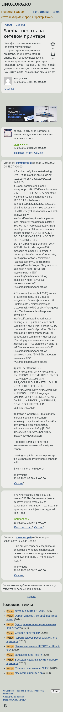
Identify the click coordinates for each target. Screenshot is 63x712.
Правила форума (24, 691)
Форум (16, 17)
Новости (7, 11)
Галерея (19, 11)
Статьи (6, 17)
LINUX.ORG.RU (16, 4)
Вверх (55, 691)
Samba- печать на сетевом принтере (25, 33)
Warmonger (20, 519)
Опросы (27, 17)
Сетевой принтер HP (27, 632)
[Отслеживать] (53, 54)
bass (16, 144)
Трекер (39, 17)
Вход (56, 11)
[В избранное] (53, 44)
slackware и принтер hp (29, 673)
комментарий (24, 163)
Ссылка (9, 88)
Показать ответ (23, 152)
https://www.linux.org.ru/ (14, 700)
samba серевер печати (28, 654)
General (20, 24)
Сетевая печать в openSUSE (32, 668)
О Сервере (8, 691)
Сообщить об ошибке (13, 697)
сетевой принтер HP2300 (30, 611)
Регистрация (41, 11)
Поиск (49, 17)
